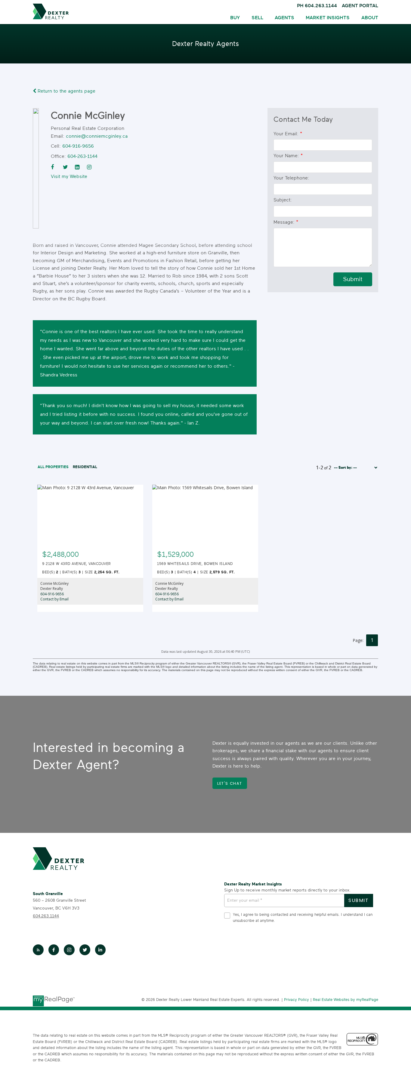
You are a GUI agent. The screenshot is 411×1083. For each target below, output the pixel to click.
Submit (353, 279)
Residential (85, 467)
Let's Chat (229, 783)
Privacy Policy (296, 1000)
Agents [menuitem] (284, 17)
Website (78, 176)
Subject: (282, 200)
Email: (57, 136)
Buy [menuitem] (235, 17)
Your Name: (287, 155)
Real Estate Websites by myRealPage (345, 1000)
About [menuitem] (369, 17)
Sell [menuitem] (257, 17)
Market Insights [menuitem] (328, 17)
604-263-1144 (82, 156)
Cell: (56, 146)
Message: (284, 222)
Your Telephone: (291, 178)
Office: (58, 156)
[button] (229, 783)
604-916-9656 (78, 146)
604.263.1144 (46, 916)
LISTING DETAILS (91, 551)
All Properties (53, 467)
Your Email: (286, 133)
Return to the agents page (65, 91)
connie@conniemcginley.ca (97, 136)
